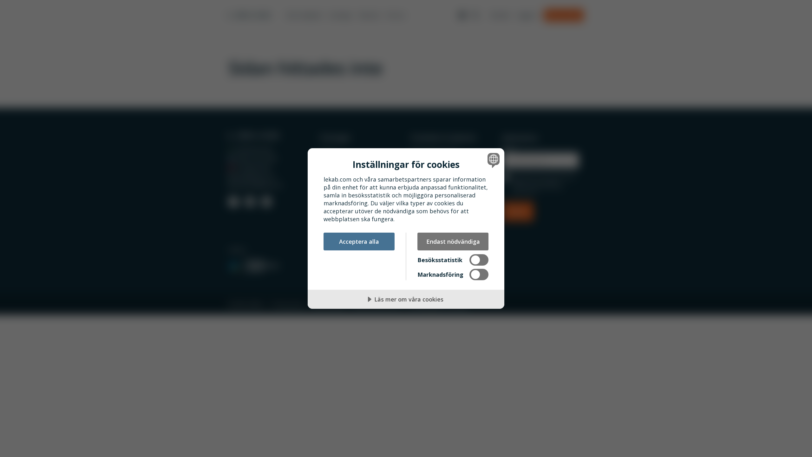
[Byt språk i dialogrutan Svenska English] (492, 160)
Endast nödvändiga (453, 241)
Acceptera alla (359, 241)
